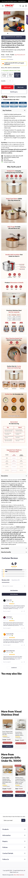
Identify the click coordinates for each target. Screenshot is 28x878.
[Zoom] (22, 29)
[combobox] (24, 586)
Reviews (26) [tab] (5, 580)
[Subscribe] (23, 820)
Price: (3, 54)
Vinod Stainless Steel (11, 713)
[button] (7, 59)
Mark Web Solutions (19, 874)
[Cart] (25, 5)
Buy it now (20, 87)
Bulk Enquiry (14, 92)
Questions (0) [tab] (15, 580)
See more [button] (20, 608)
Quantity (3, 81)
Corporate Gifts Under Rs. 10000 (11, 759)
